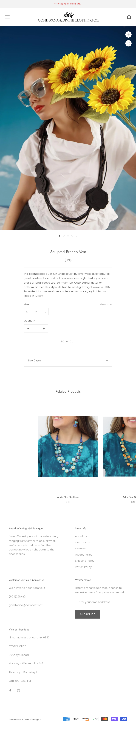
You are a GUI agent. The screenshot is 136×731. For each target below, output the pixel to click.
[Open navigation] (7, 16)
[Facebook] (10, 690)
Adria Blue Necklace (68, 497)
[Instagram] (18, 690)
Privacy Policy (83, 554)
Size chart (106, 304)
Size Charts (34, 360)
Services (80, 548)
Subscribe (87, 614)
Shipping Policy (84, 561)
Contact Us (82, 542)
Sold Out (68, 341)
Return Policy (83, 567)
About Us (81, 536)
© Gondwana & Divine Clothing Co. (25, 719)
